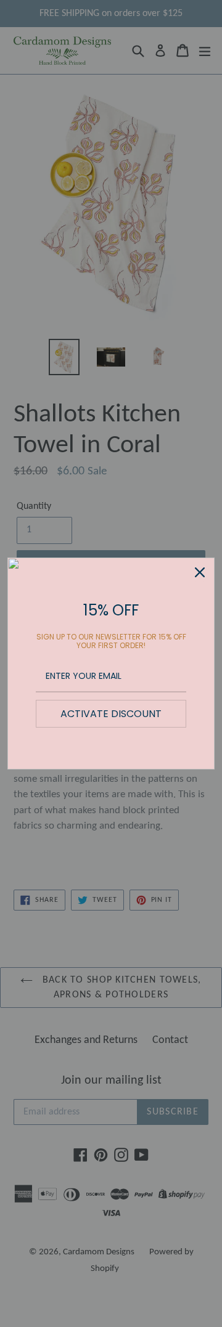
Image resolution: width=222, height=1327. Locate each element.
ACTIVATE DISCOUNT (111, 714)
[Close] (200, 572)
